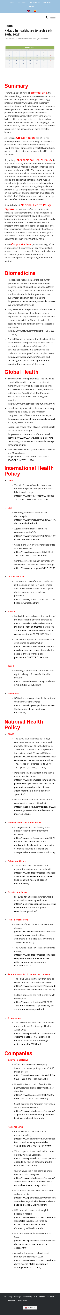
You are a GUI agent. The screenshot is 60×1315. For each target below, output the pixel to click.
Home (12, 2)
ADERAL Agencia (39, 1297)
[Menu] (51, 17)
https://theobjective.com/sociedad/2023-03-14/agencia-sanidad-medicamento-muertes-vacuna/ (35, 810)
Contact (31, 6)
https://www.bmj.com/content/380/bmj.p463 (31, 403)
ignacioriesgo (42, 39)
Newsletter (47, 2)
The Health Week (25, 39)
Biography (22, 2)
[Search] (44, 17)
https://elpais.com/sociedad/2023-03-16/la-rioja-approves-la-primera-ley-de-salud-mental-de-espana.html (34, 1005)
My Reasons (34, 2)
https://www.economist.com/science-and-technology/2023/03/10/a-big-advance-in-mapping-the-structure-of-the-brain (29, 360)
